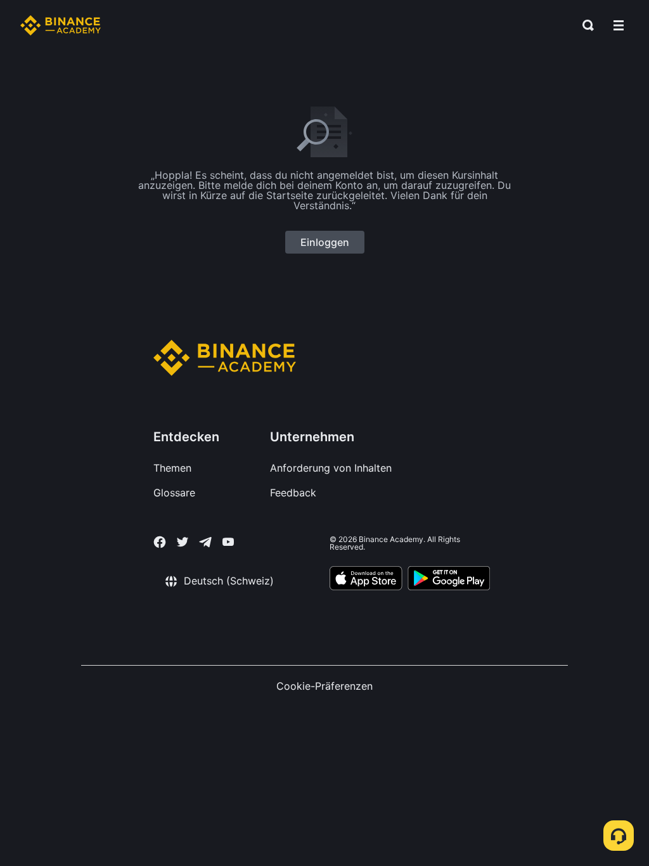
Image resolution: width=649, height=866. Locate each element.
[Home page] (60, 25)
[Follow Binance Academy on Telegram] (205, 542)
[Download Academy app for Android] (449, 580)
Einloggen (324, 242)
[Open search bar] (584, 25)
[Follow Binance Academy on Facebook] (159, 542)
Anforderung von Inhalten (331, 468)
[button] (618, 25)
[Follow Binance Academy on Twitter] (182, 542)
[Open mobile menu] (618, 25)
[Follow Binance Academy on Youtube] (228, 542)
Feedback (293, 492)
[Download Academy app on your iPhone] (366, 580)
